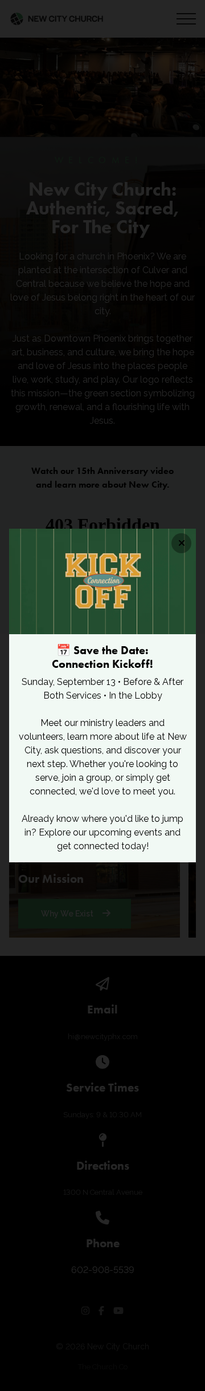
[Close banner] (181, 543)
